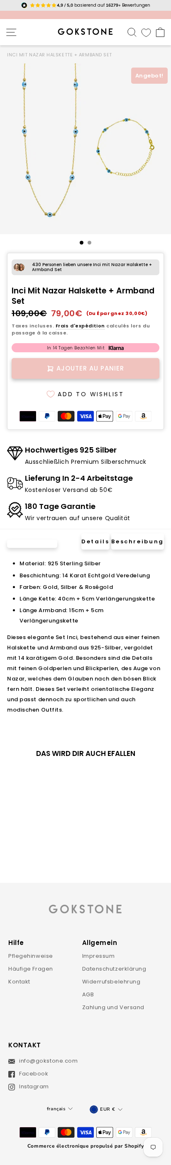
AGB (88, 994)
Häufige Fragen (30, 969)
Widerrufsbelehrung (111, 982)
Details (95, 541)
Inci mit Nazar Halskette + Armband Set (59, 54)
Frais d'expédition (80, 325)
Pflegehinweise (30, 956)
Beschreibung (137, 541)
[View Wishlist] (146, 32)
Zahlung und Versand (113, 1007)
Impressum (98, 956)
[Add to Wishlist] (58, 778)
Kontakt (19, 982)
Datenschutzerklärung (114, 969)
